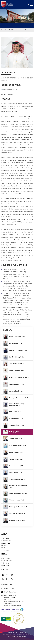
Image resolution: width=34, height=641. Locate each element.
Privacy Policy (11, 636)
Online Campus (6, 540)
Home (3, 29)
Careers (3, 545)
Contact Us (5, 550)
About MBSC (5, 538)
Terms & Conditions (21, 636)
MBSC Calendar (6, 560)
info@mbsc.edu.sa (10, 592)
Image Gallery (5, 565)
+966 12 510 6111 (9, 588)
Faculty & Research (12, 29)
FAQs (3, 547)
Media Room (5, 558)
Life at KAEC (5, 543)
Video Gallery (5, 563)
